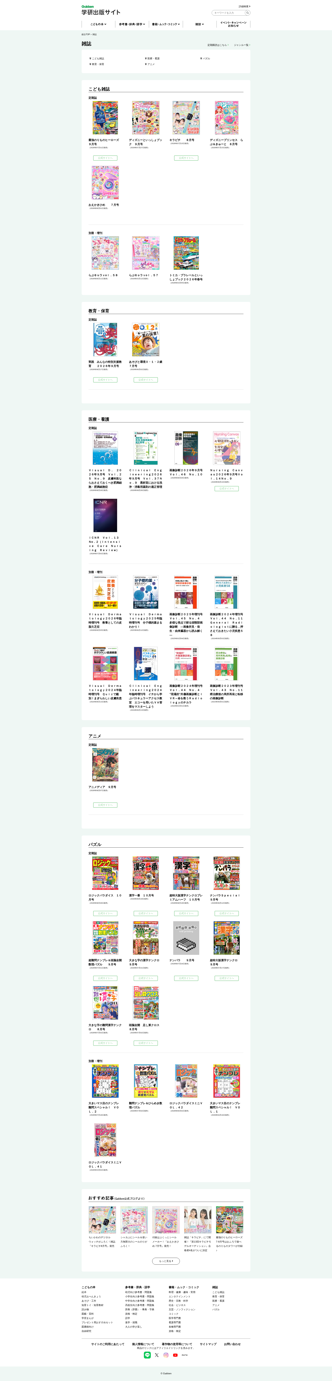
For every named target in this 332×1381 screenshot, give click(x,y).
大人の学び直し (133, 1326)
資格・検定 (131, 1314)
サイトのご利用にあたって (107, 1344)
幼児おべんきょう (91, 1296)
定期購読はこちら (218, 45)
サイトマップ (208, 1344)
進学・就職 (131, 1322)
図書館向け (88, 1326)
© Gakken (166, 1373)
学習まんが (88, 1318)
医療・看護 (153, 58)
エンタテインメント (180, 1296)
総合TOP (86, 34)
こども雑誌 (98, 58)
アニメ (151, 64)
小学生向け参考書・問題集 (139, 1296)
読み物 (85, 1309)
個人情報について (143, 1344)
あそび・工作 (89, 1301)
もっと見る (165, 1261)
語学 (127, 1318)
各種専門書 (175, 1326)
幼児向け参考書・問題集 (138, 1292)
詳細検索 (244, 6)
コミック (173, 1314)
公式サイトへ (105, 157)
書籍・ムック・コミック (184, 1287)
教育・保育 (98, 64)
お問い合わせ (232, 1344)
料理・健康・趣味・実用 (182, 1292)
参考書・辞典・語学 (137, 1287)
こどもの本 (88, 1287)
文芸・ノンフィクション (182, 1309)
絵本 (84, 1292)
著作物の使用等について (177, 1344)
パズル (206, 58)
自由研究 (86, 1331)
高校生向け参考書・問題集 (139, 1305)
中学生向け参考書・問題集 (139, 1301)
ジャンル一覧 (241, 45)
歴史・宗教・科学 (178, 1301)
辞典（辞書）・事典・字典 (139, 1309)
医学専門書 (175, 1318)
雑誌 (95, 34)
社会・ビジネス (177, 1305)
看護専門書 (175, 1322)
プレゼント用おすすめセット (97, 1322)
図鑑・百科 (88, 1314)
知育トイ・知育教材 (92, 1305)
